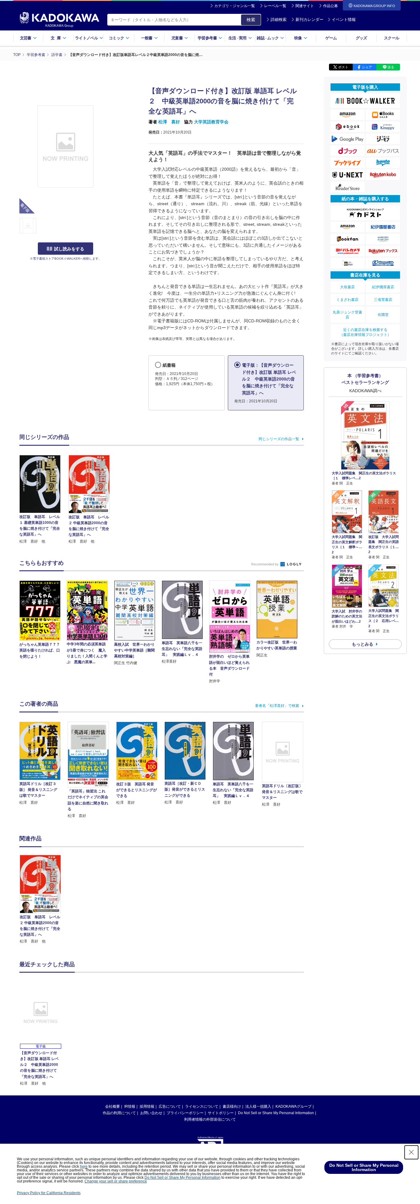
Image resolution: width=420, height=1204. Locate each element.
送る (390, 67)
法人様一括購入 (258, 1106)
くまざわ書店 (347, 299)
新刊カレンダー (309, 19)
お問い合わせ (151, 1113)
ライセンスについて (201, 1106)
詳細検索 (279, 19)
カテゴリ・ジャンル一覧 (234, 6)
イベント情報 (344, 19)
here (84, 1166)
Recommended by (265, 564)
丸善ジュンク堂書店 (347, 314)
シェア (367, 67)
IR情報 (129, 1106)
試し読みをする (69, 248)
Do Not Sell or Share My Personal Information (276, 1113)
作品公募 (330, 6)
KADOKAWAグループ (293, 1106)
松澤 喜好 (169, 121)
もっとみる (362, 644)
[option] (43, 900)
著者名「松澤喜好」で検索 (277, 706)
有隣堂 (383, 315)
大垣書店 (347, 287)
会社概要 (112, 1106)
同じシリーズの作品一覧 (279, 439)
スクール (391, 38)
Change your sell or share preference (116, 1181)
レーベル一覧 (275, 6)
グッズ (361, 38)
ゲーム (331, 38)
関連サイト (304, 6)
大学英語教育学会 (211, 121)
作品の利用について (119, 1113)
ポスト (343, 67)
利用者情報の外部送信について (210, 1119)
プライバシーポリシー (185, 1113)
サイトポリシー (221, 1113)
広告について (170, 1106)
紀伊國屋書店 (383, 287)
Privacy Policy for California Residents (49, 1193)
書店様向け (232, 1106)
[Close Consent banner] (411, 1152)
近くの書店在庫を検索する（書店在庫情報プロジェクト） (365, 332)
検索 (251, 19)
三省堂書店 (383, 299)
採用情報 (147, 1106)
